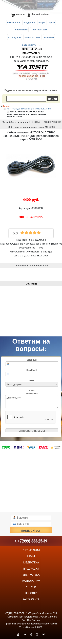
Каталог (6, 106)
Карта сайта (31, 599)
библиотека (31, 574)
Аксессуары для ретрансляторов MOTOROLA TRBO (29, 109)
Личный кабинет (40, 14)
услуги (31, 587)
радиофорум (31, 580)
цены (31, 556)
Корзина (20, 14)
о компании (31, 550)
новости (31, 593)
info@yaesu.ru (31, 53)
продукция (31, 568)
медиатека (31, 562)
